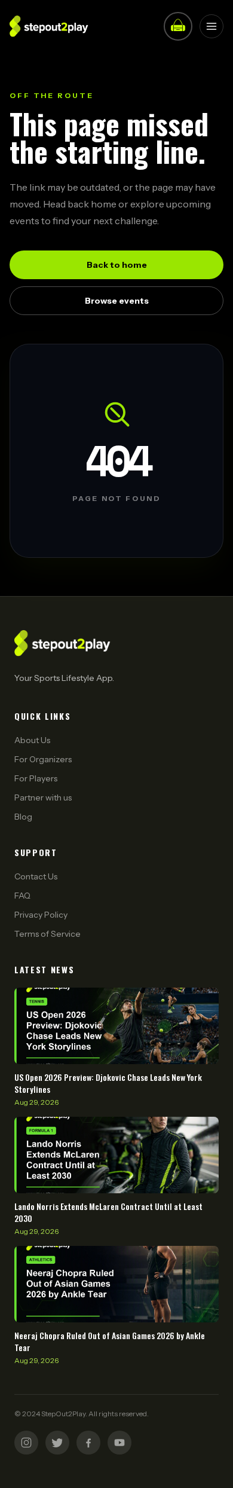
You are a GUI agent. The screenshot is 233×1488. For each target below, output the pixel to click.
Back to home (117, 264)
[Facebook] (88, 1443)
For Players (35, 778)
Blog (23, 816)
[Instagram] (26, 1443)
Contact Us (35, 876)
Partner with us (43, 797)
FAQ (22, 895)
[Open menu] (211, 26)
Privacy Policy (41, 914)
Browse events (117, 300)
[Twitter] (57, 1443)
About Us (32, 740)
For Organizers (43, 759)
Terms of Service (47, 933)
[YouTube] (119, 1443)
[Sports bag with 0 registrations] (178, 26)
